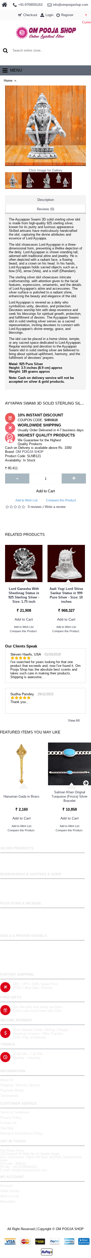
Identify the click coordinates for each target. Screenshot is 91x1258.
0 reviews (35, 507)
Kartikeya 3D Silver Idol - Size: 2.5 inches (66, 595)
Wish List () (9, 1196)
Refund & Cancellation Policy (21, 1133)
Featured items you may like (30, 732)
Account (6, 1186)
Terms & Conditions (14, 1112)
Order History (10, 1191)
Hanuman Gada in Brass (21, 796)
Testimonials (9, 1096)
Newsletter (8, 1201)
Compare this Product (61, 500)
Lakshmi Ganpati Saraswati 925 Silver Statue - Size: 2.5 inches (24, 595)
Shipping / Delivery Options (20, 1085)
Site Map (6, 1128)
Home (8, 80)
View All (74, 720)
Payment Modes (12, 1090)
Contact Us (8, 1123)
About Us (7, 1080)
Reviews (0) (45, 209)
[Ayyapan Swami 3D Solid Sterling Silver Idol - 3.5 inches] (13, 180)
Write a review (55, 507)
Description (45, 200)
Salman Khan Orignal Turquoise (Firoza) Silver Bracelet (69, 796)
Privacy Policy (10, 1117)
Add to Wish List (26, 500)
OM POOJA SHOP (29, 452)
